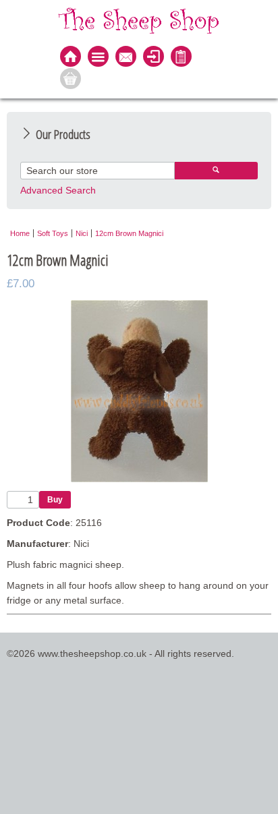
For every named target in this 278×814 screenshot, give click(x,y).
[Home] (70, 58)
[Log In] (153, 58)
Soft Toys (52, 233)
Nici (82, 233)
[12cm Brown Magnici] (139, 478)
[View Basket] (70, 80)
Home (20, 233)
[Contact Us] (126, 58)
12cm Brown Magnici (129, 233)
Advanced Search (58, 190)
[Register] (181, 58)
